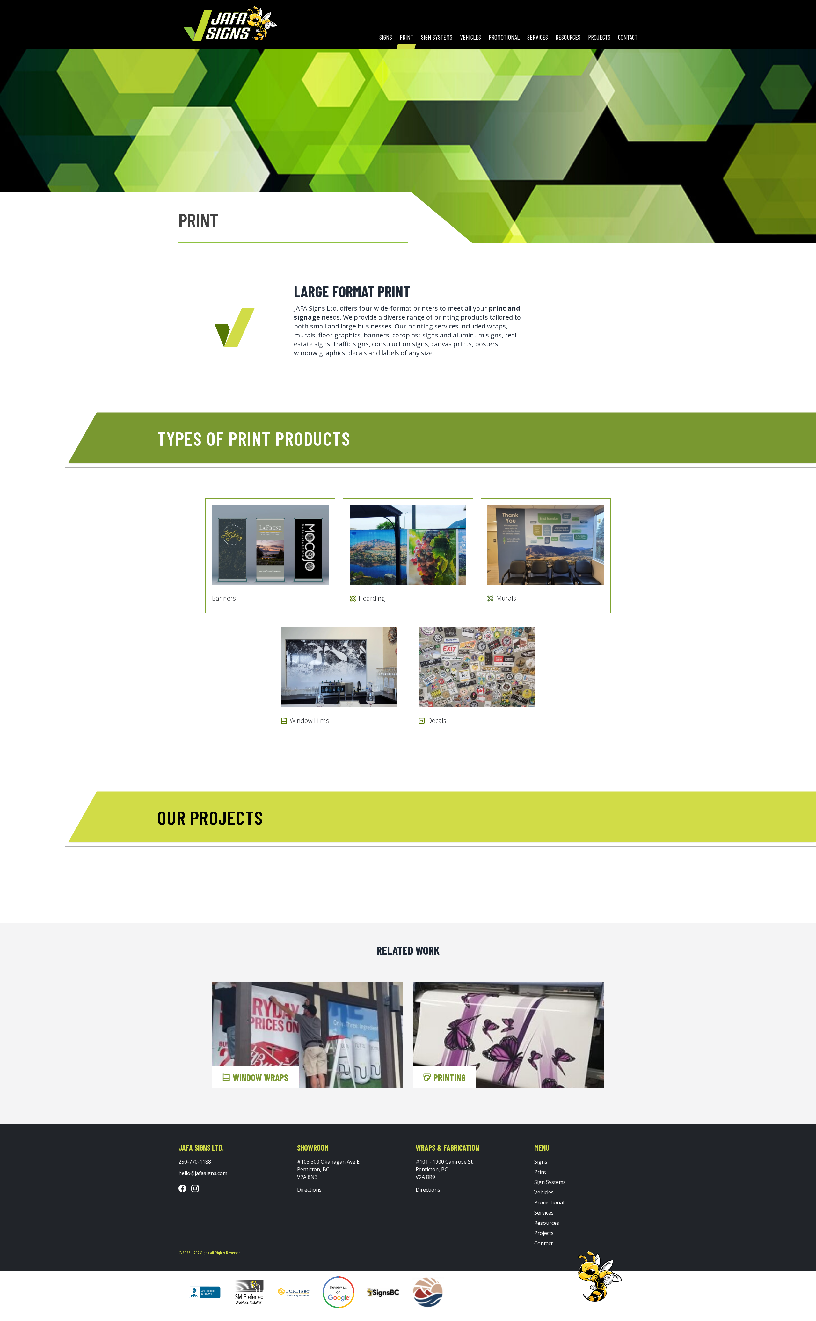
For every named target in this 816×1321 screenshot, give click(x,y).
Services (537, 37)
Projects (599, 37)
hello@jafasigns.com (202, 1173)
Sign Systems (436, 37)
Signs (385, 37)
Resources (568, 37)
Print (406, 37)
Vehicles (470, 37)
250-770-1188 (194, 1161)
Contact (628, 37)
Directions (309, 1189)
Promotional (504, 37)
